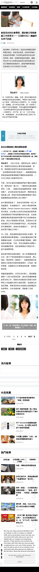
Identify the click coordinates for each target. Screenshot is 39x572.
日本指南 (34, 7)
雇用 (4, 349)
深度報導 (12, 7)
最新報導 (4, 7)
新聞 (18, 7)
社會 (4, 43)
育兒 (11, 349)
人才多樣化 (20, 349)
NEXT (30, 337)
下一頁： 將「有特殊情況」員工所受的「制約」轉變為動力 (19, 326)
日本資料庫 (25, 7)
